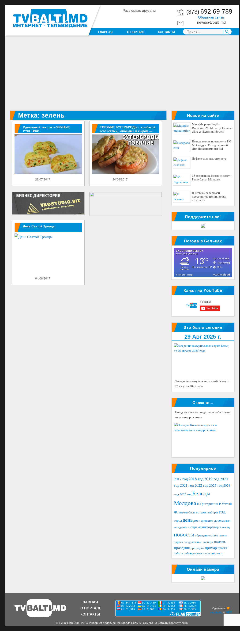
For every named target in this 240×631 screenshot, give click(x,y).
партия (178, 542)
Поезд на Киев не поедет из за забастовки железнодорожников (202, 414)
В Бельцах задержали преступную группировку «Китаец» (209, 196)
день (188, 519)
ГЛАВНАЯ (105, 32)
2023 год (216, 485)
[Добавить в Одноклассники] (135, 18)
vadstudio (216, 612)
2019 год (211, 479)
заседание (180, 527)
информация (211, 526)
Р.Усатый (225, 503)
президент (197, 548)
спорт (219, 553)
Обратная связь (211, 17)
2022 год (201, 485)
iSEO (229, 612)
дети (196, 520)
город (178, 520)
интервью (194, 527)
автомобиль (187, 512)
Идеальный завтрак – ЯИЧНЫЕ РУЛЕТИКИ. (46, 129)
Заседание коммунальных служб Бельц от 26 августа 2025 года (202, 383)
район (188, 553)
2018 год (195, 479)
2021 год (187, 485)
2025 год (185, 494)
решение (197, 553)
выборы (212, 512)
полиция (208, 542)
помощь (219, 541)
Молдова (185, 503)
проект (222, 548)
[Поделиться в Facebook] (126, 18)
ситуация (209, 553)
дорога (219, 520)
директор (207, 520)
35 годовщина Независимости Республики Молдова (211, 177)
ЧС (176, 512)
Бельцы (201, 493)
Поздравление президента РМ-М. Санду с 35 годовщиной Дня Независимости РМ (212, 145)
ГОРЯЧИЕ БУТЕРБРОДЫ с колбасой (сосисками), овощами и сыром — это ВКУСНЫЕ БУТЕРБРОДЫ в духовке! (127, 133)
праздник (182, 547)
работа (178, 553)
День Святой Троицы (39, 226)
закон (227, 521)
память (223, 535)
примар (211, 547)
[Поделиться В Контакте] (152, 18)
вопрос (201, 512)
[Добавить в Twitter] (143, 18)
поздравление (193, 542)
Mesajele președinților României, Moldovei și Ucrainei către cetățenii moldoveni (212, 128)
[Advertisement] (123, 76)
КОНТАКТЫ (166, 32)
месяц (226, 527)
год (222, 511)
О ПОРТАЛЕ (136, 32)
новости (184, 534)
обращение (202, 535)
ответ (214, 535)
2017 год (181, 479)
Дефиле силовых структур (209, 159)
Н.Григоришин (207, 503)
